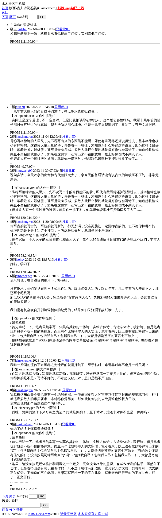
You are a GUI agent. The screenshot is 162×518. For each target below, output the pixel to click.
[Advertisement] (85, 74)
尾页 (12, 17)
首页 (5, 8)
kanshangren (24, 136)
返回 (5, 12)
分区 (12, 509)
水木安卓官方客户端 (93, 514)
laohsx (20, 259)
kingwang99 (24, 170)
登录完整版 (68, 514)
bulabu (22, 29)
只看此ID (63, 29)
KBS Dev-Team (39, 514)
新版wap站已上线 (70, 8)
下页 (5, 17)
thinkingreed (24, 424)
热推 (19, 509)
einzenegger (24, 276)
